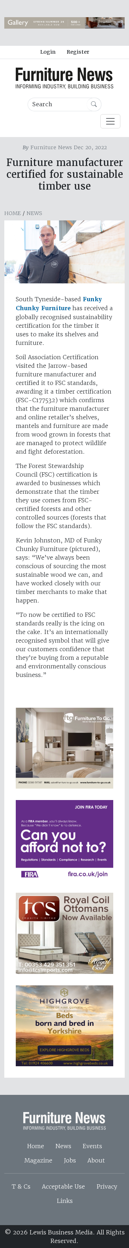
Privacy (106, 1186)
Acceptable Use (63, 1186)
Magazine (38, 1160)
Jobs (70, 1160)
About (96, 1160)
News (34, 213)
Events (92, 1146)
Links (65, 1200)
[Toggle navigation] (110, 121)
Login (48, 52)
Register (78, 52)
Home (12, 213)
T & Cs (21, 1186)
